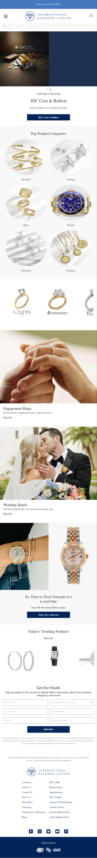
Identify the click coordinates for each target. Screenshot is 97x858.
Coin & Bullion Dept (59, 811)
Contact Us (27, 792)
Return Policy (56, 787)
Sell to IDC (55, 782)
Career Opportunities (59, 816)
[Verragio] (57, 301)
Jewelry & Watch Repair (61, 802)
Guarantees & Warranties (34, 811)
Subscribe (48, 729)
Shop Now (7, 417)
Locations (26, 782)
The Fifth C (27, 802)
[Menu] (6, 16)
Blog (24, 816)
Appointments (56, 792)
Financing (26, 807)
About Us (26, 787)
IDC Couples (56, 797)
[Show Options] (92, 703)
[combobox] (71, 703)
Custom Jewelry (57, 807)
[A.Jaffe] (22, 301)
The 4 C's (26, 797)
